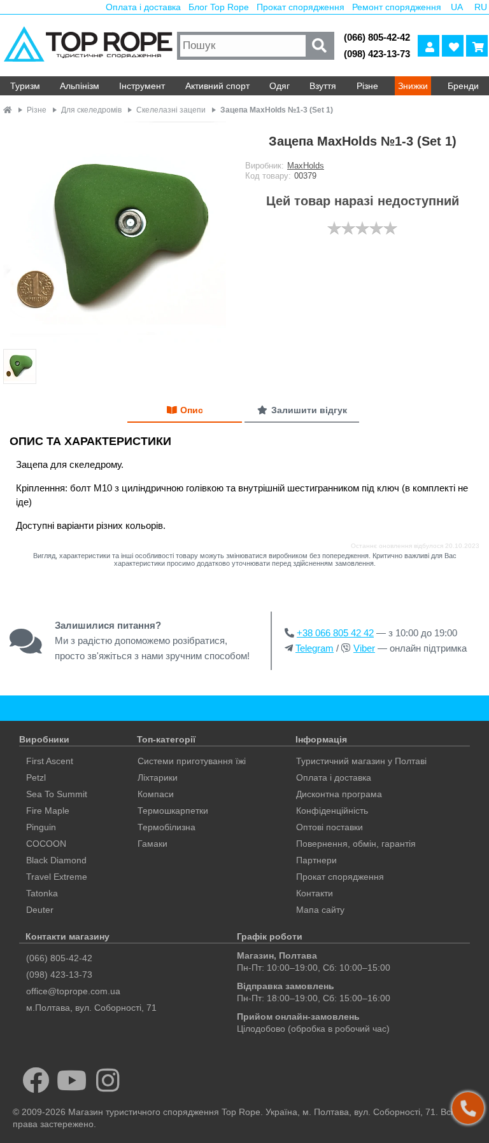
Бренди (463, 86)
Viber (364, 648)
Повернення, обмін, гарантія (356, 843)
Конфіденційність (332, 810)
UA (457, 7)
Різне (367, 86)
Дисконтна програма (339, 794)
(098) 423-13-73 (377, 53)
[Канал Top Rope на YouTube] (72, 1080)
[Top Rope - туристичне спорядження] (87, 45)
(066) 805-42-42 (377, 37)
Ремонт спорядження (396, 7)
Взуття (322, 86)
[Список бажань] (453, 46)
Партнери (316, 860)
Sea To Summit (56, 794)
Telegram (314, 648)
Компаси (156, 794)
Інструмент (142, 86)
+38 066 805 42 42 (335, 632)
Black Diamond (56, 860)
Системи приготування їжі (192, 761)
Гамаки (152, 843)
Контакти (314, 893)
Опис (191, 410)
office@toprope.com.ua (73, 991)
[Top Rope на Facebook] (36, 1080)
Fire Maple (47, 810)
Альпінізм (79, 86)
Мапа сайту (320, 910)
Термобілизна (166, 827)
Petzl (36, 777)
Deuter (39, 910)
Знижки (413, 86)
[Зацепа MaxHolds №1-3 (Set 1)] (114, 233)
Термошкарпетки (173, 810)
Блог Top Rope (218, 7)
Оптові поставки (329, 827)
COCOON (46, 843)
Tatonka (42, 893)
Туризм (25, 86)
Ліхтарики (158, 777)
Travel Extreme (56, 877)
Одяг (279, 86)
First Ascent (49, 761)
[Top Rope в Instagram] (108, 1080)
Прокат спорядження (300, 7)
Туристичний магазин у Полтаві (361, 761)
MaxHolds (305, 165)
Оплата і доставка (143, 7)
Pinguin (41, 827)
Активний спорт (217, 86)
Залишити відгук (309, 410)
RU (480, 7)
